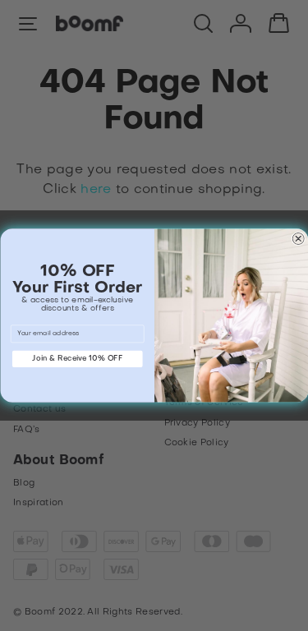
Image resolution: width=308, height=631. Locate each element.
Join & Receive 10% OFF (77, 358)
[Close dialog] (298, 239)
